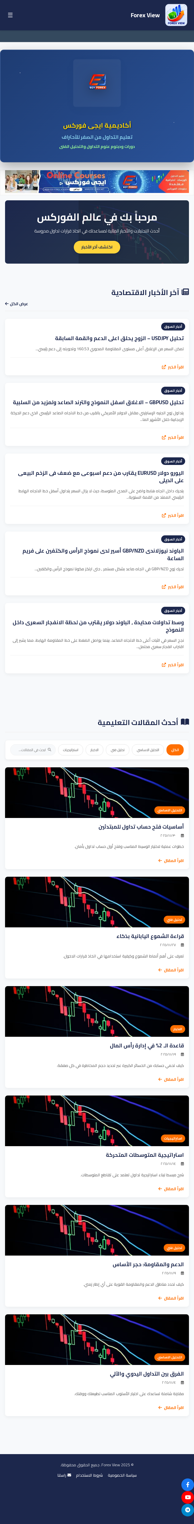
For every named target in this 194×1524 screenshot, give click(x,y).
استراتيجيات (70, 750)
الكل (175, 750)
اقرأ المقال (173, 860)
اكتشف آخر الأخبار (97, 247)
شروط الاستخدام (89, 1475)
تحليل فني (118, 750)
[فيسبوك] (187, 1484)
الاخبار (94, 750)
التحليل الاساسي (148, 750)
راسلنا (61, 1475)
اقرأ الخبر (175, 367)
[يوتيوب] (187, 1497)
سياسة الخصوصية (122, 1475)
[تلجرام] (187, 1510)
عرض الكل (19, 304)
